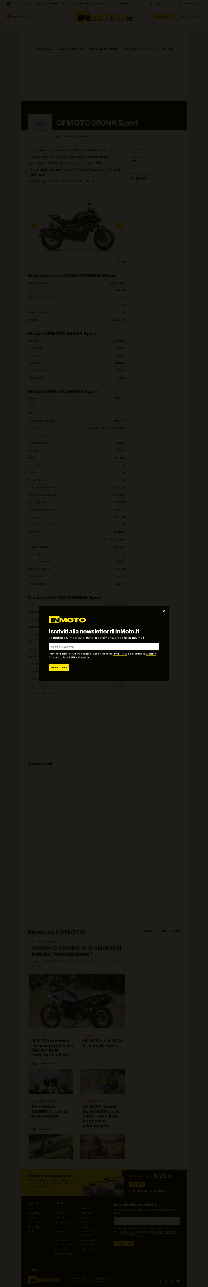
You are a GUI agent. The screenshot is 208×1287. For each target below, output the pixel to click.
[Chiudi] (164, 610)
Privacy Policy (120, 653)
